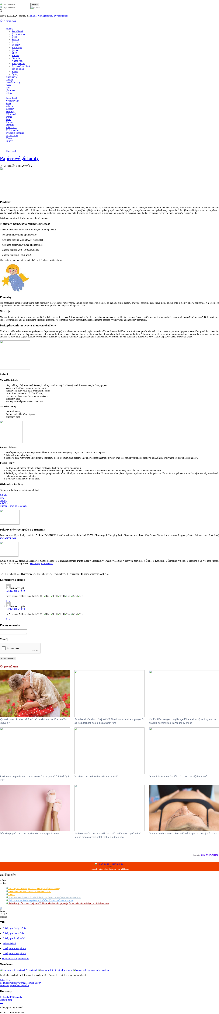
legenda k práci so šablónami (13, 506)
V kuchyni (17, 47)
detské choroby (13, 82)
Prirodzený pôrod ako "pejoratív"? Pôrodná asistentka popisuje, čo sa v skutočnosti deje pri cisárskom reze (58, 903)
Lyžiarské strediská (21, 66)
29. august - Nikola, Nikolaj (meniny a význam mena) (34, 888)
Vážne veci (17, 61)
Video (15, 71)
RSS (11, 997)
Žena (14, 36)
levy (2, 498)
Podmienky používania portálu (14, 985)
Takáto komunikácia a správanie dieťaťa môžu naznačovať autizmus (40, 900)
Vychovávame (18, 34)
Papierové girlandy (19, 158)
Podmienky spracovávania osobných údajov (20, 983)
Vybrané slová (9, 943)
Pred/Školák (17, 31)
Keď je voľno (18, 63)
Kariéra (15, 55)
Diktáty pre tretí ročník (13, 933)
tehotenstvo (11, 77)
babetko (9, 79)
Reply (9, 601)
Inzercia (18, 997)
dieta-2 (11, 894)
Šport (14, 53)
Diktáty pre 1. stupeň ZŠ (14, 948)
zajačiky (4, 503)
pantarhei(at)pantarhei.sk (41, 563)
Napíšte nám (6, 1000)
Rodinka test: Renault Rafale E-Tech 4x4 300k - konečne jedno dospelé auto (44, 897)
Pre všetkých (31, 970)
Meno (3, 639)
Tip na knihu (18, 69)
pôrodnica (10, 90)
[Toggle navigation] (1, 21)
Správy (15, 74)
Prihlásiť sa (5, 980)
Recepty (16, 42)
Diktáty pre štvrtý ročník (14, 938)
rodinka (9, 28)
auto (8, 87)
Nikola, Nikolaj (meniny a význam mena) (49, 15)
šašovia (3, 495)
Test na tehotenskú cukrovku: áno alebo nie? (29, 891)
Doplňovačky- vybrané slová (15, 958)
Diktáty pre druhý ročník (14, 928)
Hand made (11, 151)
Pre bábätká (103, 970)
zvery (8, 85)
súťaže (9, 93)
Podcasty (16, 44)
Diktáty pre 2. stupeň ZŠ (14, 953)
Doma (15, 50)
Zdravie (15, 39)
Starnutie (16, 58)
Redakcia (4, 997)
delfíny (3, 500)
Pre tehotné (67, 970)
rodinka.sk (11, 21)
